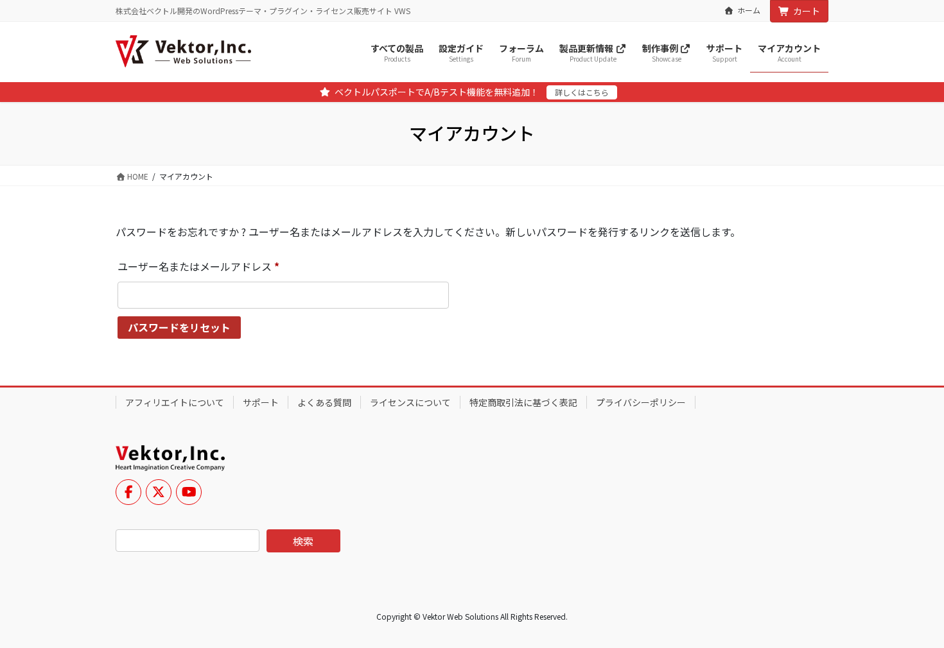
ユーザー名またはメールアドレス (203, 267)
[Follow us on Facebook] (128, 492)
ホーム (748, 10)
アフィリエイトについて (174, 402)
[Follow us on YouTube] (189, 492)
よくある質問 (324, 402)
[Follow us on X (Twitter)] (158, 492)
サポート (261, 402)
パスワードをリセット (179, 327)
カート (806, 10)
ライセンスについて (410, 402)
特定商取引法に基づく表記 (523, 402)
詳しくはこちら (582, 92)
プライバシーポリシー (641, 402)
